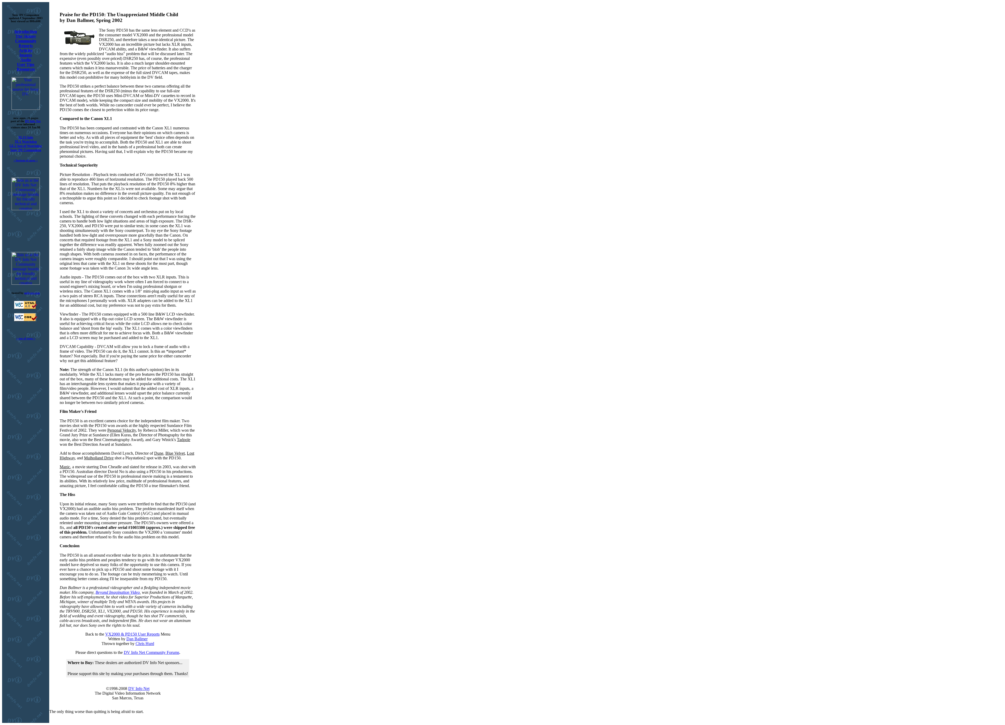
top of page (25, 338)
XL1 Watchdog (26, 142)
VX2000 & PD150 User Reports (132, 634)
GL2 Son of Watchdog (25, 146)
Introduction (25, 31)
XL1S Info (25, 137)
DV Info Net (33, 121)
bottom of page (26, 160)
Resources (26, 69)
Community (25, 41)
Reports (26, 45)
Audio (25, 60)
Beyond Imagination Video (118, 592)
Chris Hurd (145, 643)
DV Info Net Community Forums (151, 652)
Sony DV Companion (25, 150)
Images (25, 55)
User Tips (25, 64)
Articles (25, 50)
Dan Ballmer (137, 639)
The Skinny (25, 36)
